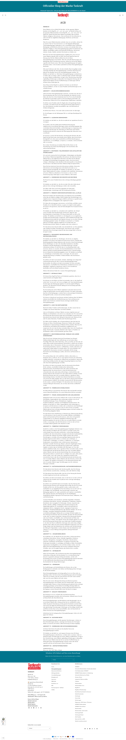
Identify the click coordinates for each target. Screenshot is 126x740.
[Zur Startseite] (63, 2)
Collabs (53, 689)
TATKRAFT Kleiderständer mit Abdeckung (84, 673)
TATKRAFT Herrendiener (80, 706)
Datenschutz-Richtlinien (56, 671)
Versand (73, 738)
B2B (52, 685)
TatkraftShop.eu (48, 738)
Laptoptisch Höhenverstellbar (81, 679)
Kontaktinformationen (79, 738)
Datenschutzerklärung (63, 738)
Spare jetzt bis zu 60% (80, 719)
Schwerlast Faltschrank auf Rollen (82, 675)
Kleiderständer (78, 708)
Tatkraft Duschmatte (79, 694)
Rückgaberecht (54, 677)
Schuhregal (77, 696)
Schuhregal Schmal (79, 715)
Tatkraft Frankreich (32, 701)
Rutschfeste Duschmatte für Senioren (83, 691)
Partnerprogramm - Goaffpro (57, 687)
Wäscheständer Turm (79, 685)
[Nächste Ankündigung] (124, 10)
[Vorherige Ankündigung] (2, 10)
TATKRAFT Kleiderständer (80, 704)
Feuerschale (77, 698)
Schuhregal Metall (79, 712)
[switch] (3, 724)
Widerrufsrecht (55, 738)
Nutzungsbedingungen (56, 668)
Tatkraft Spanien (31, 704)
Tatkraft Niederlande (33, 706)
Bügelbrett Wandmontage (80, 689)
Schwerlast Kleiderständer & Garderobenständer (85, 668)
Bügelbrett (77, 687)
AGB (69, 738)
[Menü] (5, 717)
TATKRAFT (77, 666)
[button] (2, 15)
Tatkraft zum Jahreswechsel (81, 721)
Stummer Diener (78, 677)
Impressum (53, 679)
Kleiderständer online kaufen (81, 710)
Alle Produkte (78, 717)
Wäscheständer (78, 683)
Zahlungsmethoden (55, 673)
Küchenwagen (78, 700)
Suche (52, 666)
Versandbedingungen (56, 675)
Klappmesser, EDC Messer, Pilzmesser (83, 702)
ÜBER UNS (53, 681)
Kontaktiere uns (54, 683)
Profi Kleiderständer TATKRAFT (81, 671)
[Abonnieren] (73, 659)
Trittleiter (77, 681)
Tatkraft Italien (31, 702)
